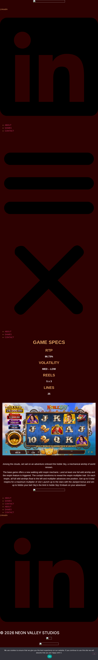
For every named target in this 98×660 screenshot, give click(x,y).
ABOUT (8, 125)
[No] (94, 653)
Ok (50, 656)
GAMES (8, 128)
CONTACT (9, 131)
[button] (49, 231)
